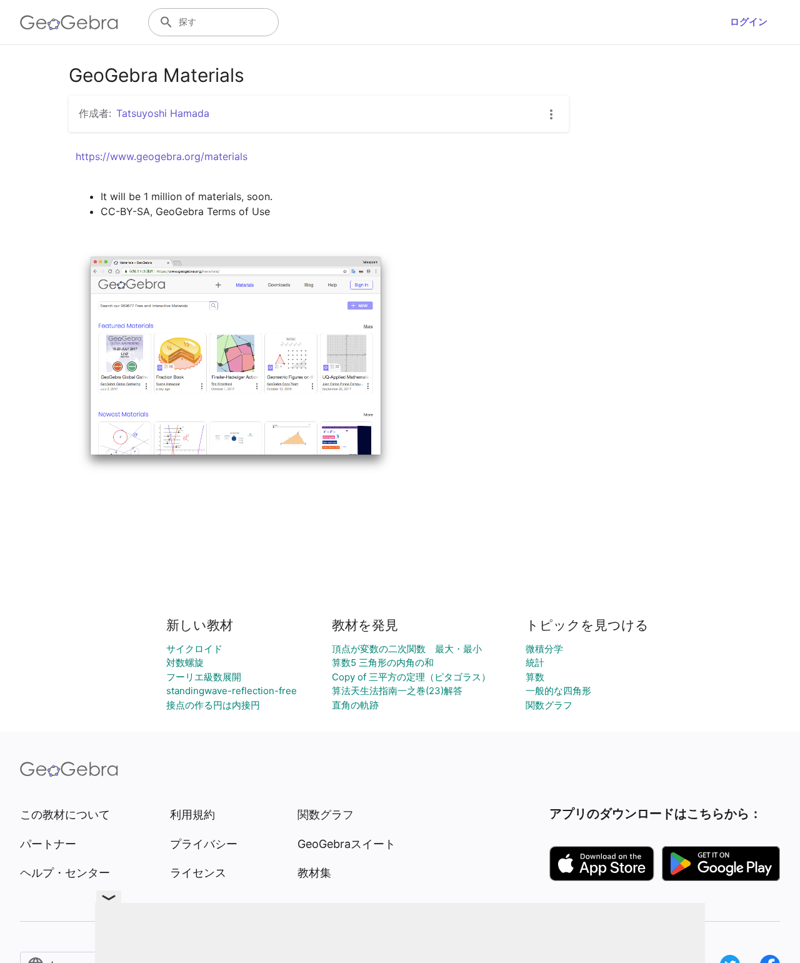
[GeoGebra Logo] (69, 22)
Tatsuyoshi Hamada (162, 113)
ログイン (749, 22)
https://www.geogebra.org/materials (162, 156)
